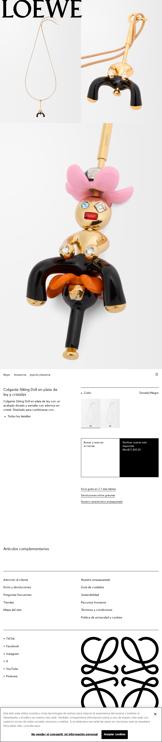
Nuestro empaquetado (95, 579)
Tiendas (8, 602)
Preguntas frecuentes (17, 595)
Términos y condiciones (96, 610)
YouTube (12, 669)
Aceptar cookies (115, 734)
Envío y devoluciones (17, 587)
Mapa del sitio (12, 610)
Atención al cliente (15, 579)
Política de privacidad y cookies (101, 617)
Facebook (12, 646)
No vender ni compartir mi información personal (64, 734)
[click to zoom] (40, 61)
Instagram (12, 654)
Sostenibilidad (90, 595)
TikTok (10, 638)
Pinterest (12, 676)
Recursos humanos (93, 602)
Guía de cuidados (92, 587)
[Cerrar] (155, 714)
